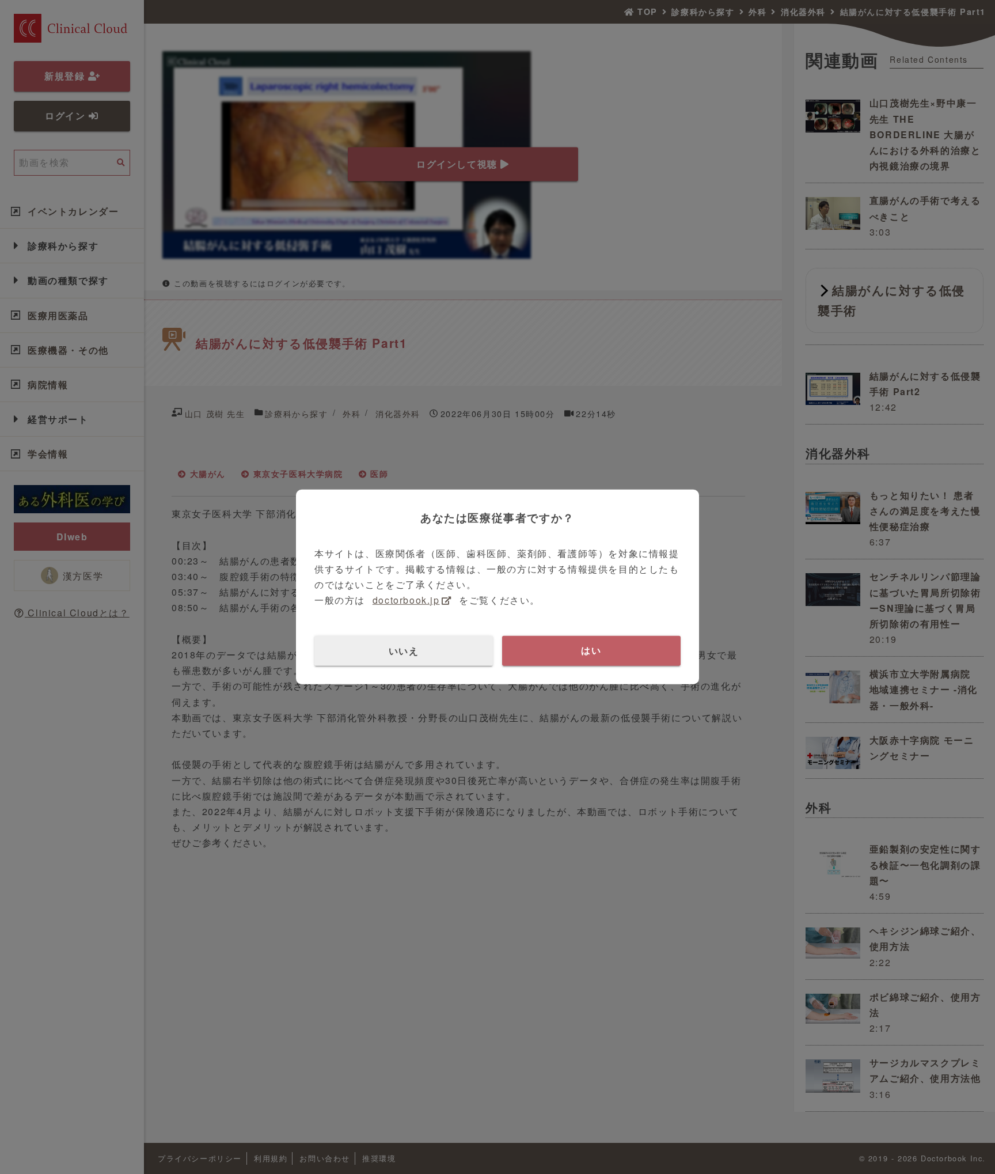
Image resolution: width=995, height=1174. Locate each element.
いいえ (404, 650)
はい (591, 650)
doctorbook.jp (406, 600)
